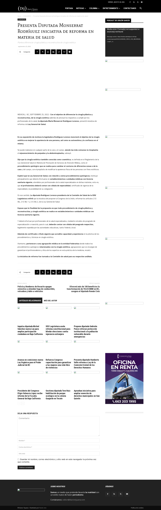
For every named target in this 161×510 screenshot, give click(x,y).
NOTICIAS (80, 8)
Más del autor (50, 300)
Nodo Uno (42, 508)
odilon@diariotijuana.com (73, 499)
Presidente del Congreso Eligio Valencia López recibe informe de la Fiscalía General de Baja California (30, 394)
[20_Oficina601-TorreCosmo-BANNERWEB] (124, 403)
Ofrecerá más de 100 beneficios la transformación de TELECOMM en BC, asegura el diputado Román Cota (83, 289)
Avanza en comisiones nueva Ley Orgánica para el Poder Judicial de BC (30, 362)
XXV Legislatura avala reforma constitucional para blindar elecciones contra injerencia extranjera (58, 330)
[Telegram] (69, 51)
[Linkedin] (53, 51)
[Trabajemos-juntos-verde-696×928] (124, 137)
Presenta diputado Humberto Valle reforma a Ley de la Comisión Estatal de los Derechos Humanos (86, 364)
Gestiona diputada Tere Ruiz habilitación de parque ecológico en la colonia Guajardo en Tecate (58, 394)
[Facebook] (130, 2)
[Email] (64, 51)
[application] (124, 42)
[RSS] (134, 2)
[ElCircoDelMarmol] (124, 61)
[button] (140, 8)
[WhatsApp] (48, 51)
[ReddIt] (58, 51)
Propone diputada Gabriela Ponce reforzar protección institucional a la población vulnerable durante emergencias (86, 331)
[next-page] (22, 403)
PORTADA (69, 8)
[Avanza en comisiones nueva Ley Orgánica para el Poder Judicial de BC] (30, 349)
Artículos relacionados (30, 300)
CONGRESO (27, 16)
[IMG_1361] (124, 188)
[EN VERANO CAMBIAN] (124, 303)
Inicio (19, 16)
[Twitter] (138, 2)
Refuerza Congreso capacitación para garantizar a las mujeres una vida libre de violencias (58, 364)
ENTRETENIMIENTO (110, 8)
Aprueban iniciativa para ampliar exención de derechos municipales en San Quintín (87, 394)
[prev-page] (19, 403)
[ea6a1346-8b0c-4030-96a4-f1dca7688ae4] (124, 239)
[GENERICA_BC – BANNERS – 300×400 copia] (123, 90)
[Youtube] (141, 2)
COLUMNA (93, 8)
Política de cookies (137, 508)
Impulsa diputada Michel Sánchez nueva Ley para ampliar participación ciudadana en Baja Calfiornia (30, 330)
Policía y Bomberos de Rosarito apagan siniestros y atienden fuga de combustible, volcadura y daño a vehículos (36, 289)
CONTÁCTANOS (130, 8)
